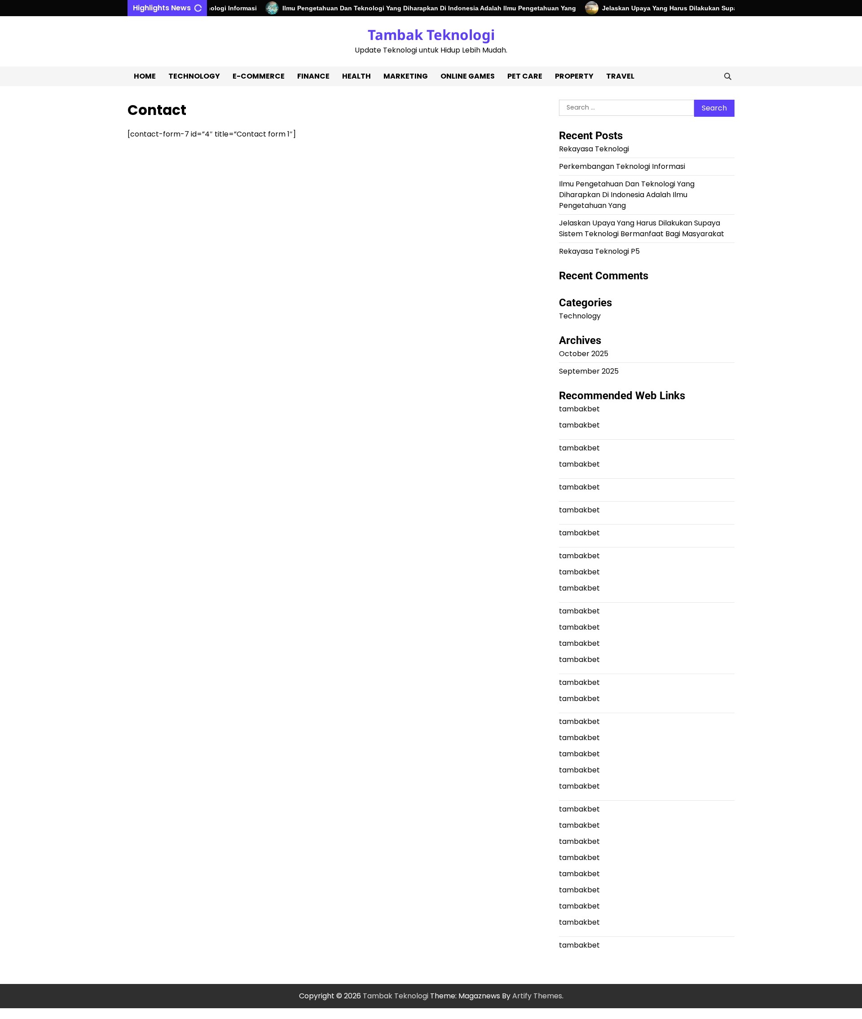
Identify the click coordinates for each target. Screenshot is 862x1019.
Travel (620, 76)
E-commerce (259, 76)
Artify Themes (537, 996)
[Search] (727, 76)
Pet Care (524, 76)
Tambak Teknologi (431, 34)
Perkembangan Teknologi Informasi (622, 166)
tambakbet (579, 409)
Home (145, 76)
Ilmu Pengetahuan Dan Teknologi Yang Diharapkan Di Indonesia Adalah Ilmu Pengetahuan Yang (416, 8)
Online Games (467, 76)
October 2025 (583, 353)
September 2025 (589, 371)
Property (574, 76)
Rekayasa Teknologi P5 (599, 251)
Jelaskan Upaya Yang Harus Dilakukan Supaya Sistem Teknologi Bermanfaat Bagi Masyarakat (641, 228)
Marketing (405, 76)
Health (356, 76)
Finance (313, 76)
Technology (194, 76)
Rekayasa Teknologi (594, 149)
